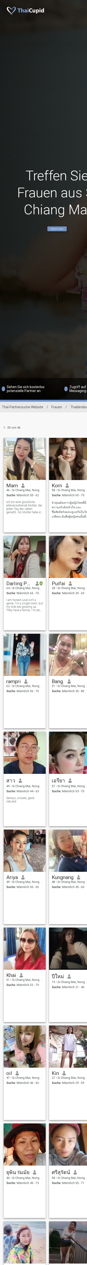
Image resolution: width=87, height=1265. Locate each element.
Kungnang (62, 877)
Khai (11, 975)
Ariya (12, 877)
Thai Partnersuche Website (22, 407)
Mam (12, 485)
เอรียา (58, 781)
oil (9, 1073)
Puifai (58, 583)
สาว (10, 781)
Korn (57, 485)
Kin (55, 1073)
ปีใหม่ (58, 976)
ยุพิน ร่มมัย (17, 1172)
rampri (13, 681)
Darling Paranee (19, 583)
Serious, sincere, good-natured (20, 799)
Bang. (58, 681)
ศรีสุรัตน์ (61, 1172)
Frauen (56, 407)
